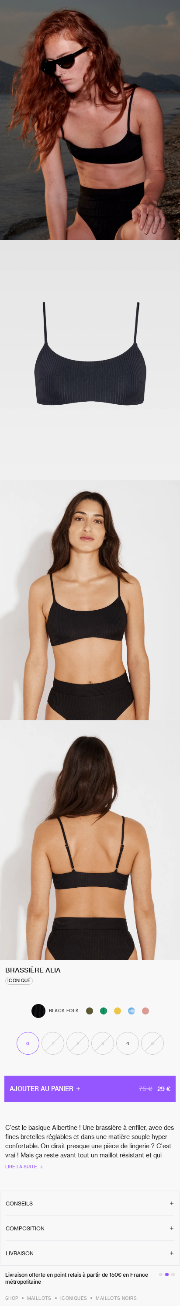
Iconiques (73, 1298)
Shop (11, 1298)
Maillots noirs (116, 1298)
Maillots (39, 1298)
